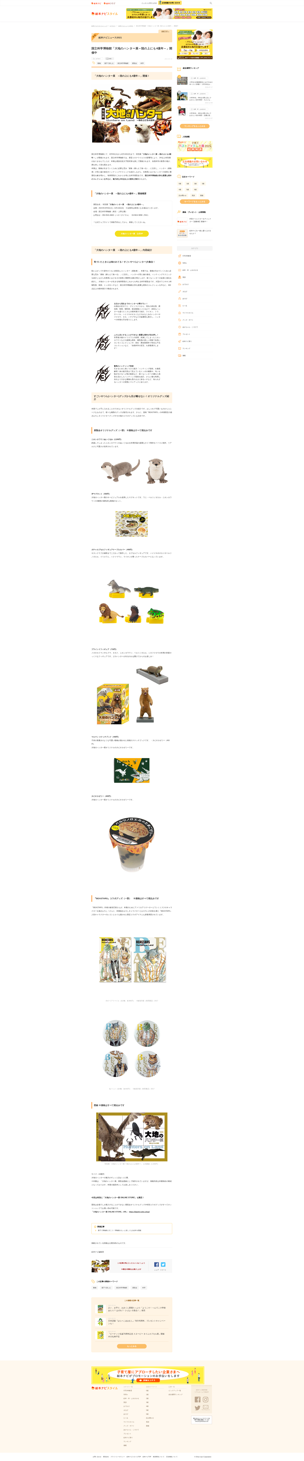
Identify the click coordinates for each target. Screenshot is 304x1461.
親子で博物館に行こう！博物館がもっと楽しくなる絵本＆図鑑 (119, 1230)
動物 (99, 63)
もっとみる (132, 1346)
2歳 (195, 184)
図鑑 (201, 195)
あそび (185, 298)
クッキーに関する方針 (149, 3)
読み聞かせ (182, 195)
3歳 (203, 184)
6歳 (195, 189)
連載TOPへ (165, 31)
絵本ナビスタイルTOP (134, 1457)
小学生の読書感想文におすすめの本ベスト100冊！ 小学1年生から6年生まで (201, 83)
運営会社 (106, 1457)
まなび (185, 291)
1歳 (187, 184)
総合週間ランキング (176, 1394)
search (210, 3)
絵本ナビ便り (187, 341)
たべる (185, 306)
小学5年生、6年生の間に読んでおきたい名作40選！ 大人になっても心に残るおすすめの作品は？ (201, 99)
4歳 (180, 189)
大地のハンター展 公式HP (132, 234)
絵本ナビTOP (147, 1457)
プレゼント (186, 334)
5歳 (187, 189)
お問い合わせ (97, 1457)
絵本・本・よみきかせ (200, 78)
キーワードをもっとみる (194, 202)
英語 (193, 195)
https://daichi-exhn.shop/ (139, 1212)
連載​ (184, 355)
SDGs (185, 263)
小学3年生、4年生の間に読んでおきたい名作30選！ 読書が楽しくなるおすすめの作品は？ (200, 114)
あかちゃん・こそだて (190, 327)
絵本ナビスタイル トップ (99, 26)
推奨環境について (158, 1457)
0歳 (180, 184)
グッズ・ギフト (188, 320)
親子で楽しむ (109, 63)
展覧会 (134, 63)
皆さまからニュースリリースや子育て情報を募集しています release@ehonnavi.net (201, 1420)
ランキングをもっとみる (194, 126)
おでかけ (112, 26)
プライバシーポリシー (118, 1457)
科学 (142, 63)
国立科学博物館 (123, 63)
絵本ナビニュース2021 (125, 26)
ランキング (186, 348)
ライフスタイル (188, 313)
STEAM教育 (187, 256)
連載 (110, 58)
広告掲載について (172, 1457)
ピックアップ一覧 (175, 1390)
